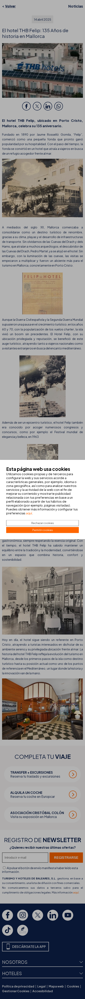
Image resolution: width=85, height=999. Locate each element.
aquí (29, 513)
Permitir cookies (42, 530)
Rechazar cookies (42, 523)
